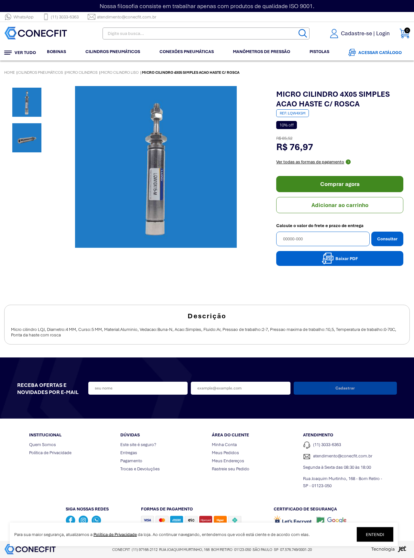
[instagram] (83, 520)
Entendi (375, 534)
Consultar (387, 239)
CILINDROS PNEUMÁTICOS (112, 51)
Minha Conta (224, 444)
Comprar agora (340, 184)
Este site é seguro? (138, 444)
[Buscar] (303, 33)
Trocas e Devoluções (140, 469)
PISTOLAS (319, 51)
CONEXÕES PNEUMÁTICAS (186, 51)
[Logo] (44, 33)
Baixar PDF (346, 258)
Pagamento (131, 461)
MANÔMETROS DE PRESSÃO (261, 51)
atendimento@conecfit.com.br (126, 17)
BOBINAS (56, 51)
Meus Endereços (228, 461)
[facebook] (70, 520)
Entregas (128, 452)
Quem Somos (42, 444)
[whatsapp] (96, 520)
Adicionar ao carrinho (339, 205)
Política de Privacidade (50, 452)
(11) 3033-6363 (65, 17)
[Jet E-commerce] (389, 551)
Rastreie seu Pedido (230, 469)
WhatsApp (24, 17)
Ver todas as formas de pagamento (310, 162)
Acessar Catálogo (380, 52)
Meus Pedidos (225, 452)
